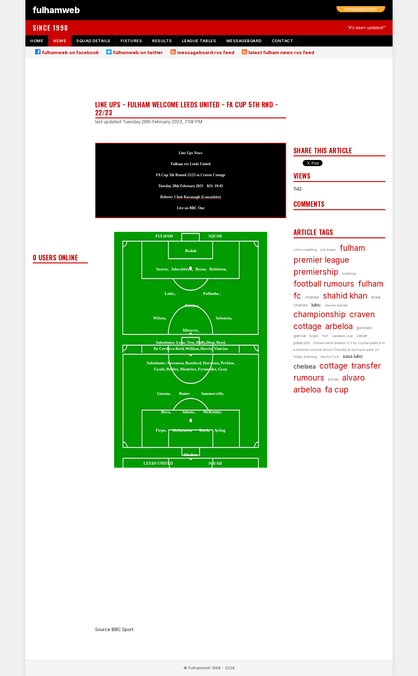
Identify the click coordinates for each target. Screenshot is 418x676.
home (36, 40)
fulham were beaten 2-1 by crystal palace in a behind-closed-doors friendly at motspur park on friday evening (339, 350)
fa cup (337, 389)
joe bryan (328, 249)
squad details (93, 40)
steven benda (336, 305)
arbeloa (339, 326)
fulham (352, 248)
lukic (316, 305)
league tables (199, 40)
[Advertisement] (60, 158)
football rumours (323, 283)
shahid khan (345, 295)
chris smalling (305, 249)
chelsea (304, 366)
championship (319, 314)
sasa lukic (353, 356)
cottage (333, 365)
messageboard (244, 40)
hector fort (330, 357)
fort (325, 336)
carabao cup (342, 336)
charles (312, 297)
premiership (315, 272)
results (162, 40)
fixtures (131, 40)
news (59, 40)
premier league (321, 260)
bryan (314, 336)
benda (333, 379)
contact (282, 40)
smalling (349, 273)
